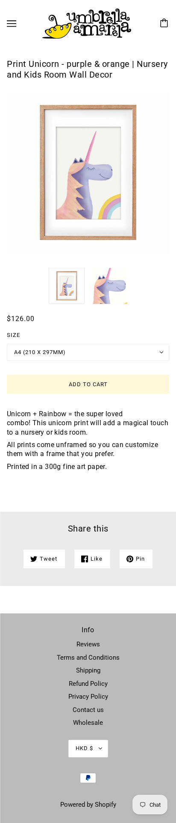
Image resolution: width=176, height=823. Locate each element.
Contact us (88, 710)
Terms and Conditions (88, 657)
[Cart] (165, 23)
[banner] (86, 23)
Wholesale (88, 723)
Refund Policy (88, 684)
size (13, 335)
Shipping (88, 670)
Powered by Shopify (88, 804)
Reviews (88, 644)
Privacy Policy (88, 696)
